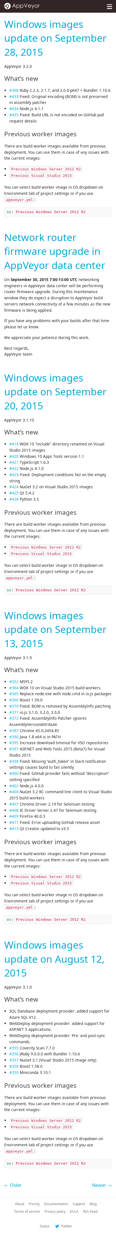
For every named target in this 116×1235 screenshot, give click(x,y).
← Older (13, 1185)
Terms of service (27, 1211)
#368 (14, 90)
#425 (14, 493)
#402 (14, 785)
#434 (14, 108)
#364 (14, 687)
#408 (14, 810)
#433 (14, 96)
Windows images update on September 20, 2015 (55, 391)
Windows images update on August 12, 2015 (54, 958)
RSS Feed (90, 1211)
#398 (14, 761)
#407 (14, 804)
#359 (14, 1072)
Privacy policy (55, 1211)
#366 (14, 700)
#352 (14, 681)
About (19, 1203)
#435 (14, 114)
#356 (14, 1053)
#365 (14, 693)
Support (79, 1203)
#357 (14, 1060)
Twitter (66, 1226)
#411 (14, 822)
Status (45, 1226)
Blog (93, 1203)
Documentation (56, 1203)
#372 (14, 718)
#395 (14, 742)
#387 (14, 730)
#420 (14, 456)
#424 (14, 486)
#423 (14, 474)
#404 (14, 791)
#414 (14, 444)
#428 (14, 499)
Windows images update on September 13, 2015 (55, 629)
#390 (14, 736)
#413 (14, 828)
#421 (14, 462)
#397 (14, 749)
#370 (14, 706)
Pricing (34, 1203)
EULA (74, 1211)
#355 (14, 1048)
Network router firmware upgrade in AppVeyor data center (54, 251)
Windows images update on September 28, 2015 (55, 38)
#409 (14, 816)
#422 (14, 468)
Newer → (102, 1185)
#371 (14, 712)
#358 (14, 1066)
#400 (14, 773)
